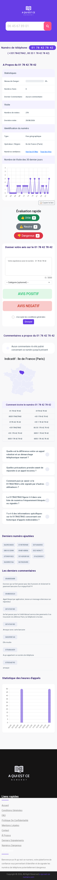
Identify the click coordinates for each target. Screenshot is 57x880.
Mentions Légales (10, 825)
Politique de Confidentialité (15, 820)
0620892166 (9, 562)
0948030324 (10, 594)
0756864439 (10, 650)
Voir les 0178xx (32, 152)
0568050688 (10, 579)
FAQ (4, 815)
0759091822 (9, 556)
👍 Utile (28, 217)
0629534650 (9, 545)
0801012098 (9, 550)
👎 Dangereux (27, 235)
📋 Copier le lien (47, 203)
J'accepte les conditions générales (30, 317)
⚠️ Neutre (28, 226)
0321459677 (38, 550)
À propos (6, 835)
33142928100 (23, 556)
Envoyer (28, 321)
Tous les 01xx (45, 152)
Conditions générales (12, 810)
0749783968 (23, 545)
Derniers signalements (13, 840)
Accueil (5, 805)
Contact (5, 830)
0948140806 (23, 550)
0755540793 (10, 662)
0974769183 (10, 609)
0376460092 (38, 545)
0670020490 (23, 562)
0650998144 (10, 637)
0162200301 (39, 556)
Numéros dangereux (11, 845)
